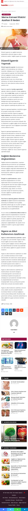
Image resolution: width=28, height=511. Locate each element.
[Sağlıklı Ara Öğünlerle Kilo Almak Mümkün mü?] (5, 461)
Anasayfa (5, 11)
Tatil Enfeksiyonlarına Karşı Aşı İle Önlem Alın (6, 368)
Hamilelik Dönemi (6, 502)
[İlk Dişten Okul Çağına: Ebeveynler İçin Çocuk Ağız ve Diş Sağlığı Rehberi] (5, 454)
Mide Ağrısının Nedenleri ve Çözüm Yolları (20, 367)
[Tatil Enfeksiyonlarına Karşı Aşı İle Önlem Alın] (7, 361)
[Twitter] (6, 310)
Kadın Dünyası (14, 502)
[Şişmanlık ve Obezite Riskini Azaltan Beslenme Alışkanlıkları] (5, 468)
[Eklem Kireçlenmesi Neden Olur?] (21, 345)
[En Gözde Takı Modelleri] (5, 385)
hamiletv (5, 24)
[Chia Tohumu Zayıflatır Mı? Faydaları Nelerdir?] (5, 393)
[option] (14, 433)
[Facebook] (3, 310)
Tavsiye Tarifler (12, 505)
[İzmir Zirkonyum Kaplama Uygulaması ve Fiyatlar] (5, 412)
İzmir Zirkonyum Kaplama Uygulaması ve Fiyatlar (18, 410)
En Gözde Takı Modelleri (17, 382)
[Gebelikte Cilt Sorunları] (5, 405)
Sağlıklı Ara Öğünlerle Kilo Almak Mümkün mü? (15, 1)
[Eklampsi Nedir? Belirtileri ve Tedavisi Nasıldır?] (5, 399)
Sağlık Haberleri (12, 11)
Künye (18, 505)
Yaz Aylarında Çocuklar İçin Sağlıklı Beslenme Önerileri (7, 352)
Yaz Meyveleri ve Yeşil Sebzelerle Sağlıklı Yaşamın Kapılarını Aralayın (18, 482)
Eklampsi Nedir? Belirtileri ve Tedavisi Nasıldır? (18, 398)
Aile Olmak (5, 497)
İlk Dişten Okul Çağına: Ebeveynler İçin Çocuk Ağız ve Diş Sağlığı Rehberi (18, 453)
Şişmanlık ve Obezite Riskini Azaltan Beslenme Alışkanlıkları (19, 467)
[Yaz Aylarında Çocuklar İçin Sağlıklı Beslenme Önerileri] (7, 345)
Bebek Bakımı (22, 497)
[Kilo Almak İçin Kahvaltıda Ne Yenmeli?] (5, 476)
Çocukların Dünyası (10, 500)
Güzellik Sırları (19, 500)
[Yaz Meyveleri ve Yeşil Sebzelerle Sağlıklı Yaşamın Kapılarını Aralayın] (5, 482)
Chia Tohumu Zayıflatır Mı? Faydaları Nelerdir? (18, 392)
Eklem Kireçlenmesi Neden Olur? (20, 350)
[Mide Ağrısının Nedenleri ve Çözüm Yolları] (21, 361)
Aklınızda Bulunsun (13, 497)
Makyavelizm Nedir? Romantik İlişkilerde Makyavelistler (11, 439)
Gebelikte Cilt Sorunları (17, 403)
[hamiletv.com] (7, 5)
